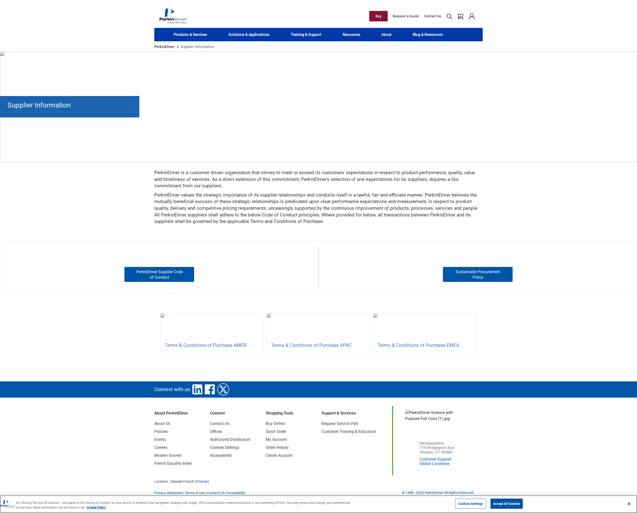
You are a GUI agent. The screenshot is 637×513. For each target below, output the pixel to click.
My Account (276, 439)
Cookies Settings (470, 504)
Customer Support (435, 459)
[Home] (173, 16)
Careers (160, 447)
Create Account (279, 455)
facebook (210, 389)
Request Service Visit (339, 423)
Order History (277, 447)
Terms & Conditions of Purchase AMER (206, 345)
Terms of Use (195, 493)
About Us (162, 423)
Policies (161, 431)
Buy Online (275, 423)
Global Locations (434, 463)
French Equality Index (173, 463)
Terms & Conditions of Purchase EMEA (418, 345)
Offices (216, 431)
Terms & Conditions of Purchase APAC (311, 345)
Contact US (215, 493)
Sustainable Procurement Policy (478, 274)
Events (160, 439)
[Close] (629, 503)
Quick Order (276, 431)
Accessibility (221, 455)
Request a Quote (406, 16)
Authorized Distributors (230, 439)
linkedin (197, 389)
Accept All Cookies (506, 504)
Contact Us (432, 16)
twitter (223, 389)
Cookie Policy (96, 508)
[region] (318, 504)
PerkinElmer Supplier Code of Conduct (159, 274)
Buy (378, 16)
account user (472, 16)
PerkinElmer (164, 47)
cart (460, 16)
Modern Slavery (168, 455)
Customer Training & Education (348, 431)
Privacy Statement (168, 493)
